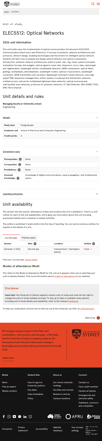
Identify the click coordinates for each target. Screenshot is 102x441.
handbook (73, 301)
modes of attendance (64, 276)
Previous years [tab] (28, 237)
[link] (12, 382)
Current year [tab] (11, 238)
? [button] (20, 159)
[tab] (51, 118)
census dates (31, 259)
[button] (93, 4)
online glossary (87, 308)
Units (6, 12)
